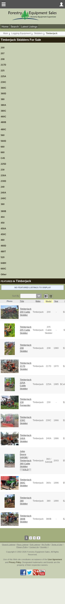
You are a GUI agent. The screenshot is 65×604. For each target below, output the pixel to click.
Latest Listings (29, 26)
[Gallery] (51, 296)
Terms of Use (56, 544)
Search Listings (8, 544)
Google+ (43, 547)
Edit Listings (35, 544)
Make (38, 301)
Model (48, 301)
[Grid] (46, 296)
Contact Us (34, 547)
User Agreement (55, 559)
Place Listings (22, 544)
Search (15, 26)
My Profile (46, 544)
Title (22, 301)
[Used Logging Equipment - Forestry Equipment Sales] (32, 14)
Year (56, 301)
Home (5, 26)
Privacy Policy (22, 547)
